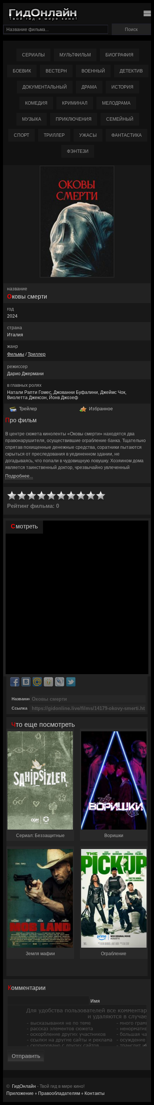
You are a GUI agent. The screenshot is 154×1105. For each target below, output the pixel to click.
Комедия (36, 103)
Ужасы (88, 135)
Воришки (113, 835)
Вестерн (56, 71)
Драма (89, 87)
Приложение (20, 1093)
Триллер (54, 135)
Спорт (21, 135)
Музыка (31, 119)
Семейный (119, 119)
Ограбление (113, 953)
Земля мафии (40, 953)
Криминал (74, 103)
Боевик (22, 71)
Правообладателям (59, 1093)
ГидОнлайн (24, 1086)
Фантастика (126, 135)
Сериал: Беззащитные (40, 835)
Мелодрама (116, 103)
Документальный (44, 87)
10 (101, 496)
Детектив (131, 71)
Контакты (94, 1093)
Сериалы (33, 55)
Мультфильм (75, 55)
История (122, 87)
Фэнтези (78, 151)
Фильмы (15, 354)
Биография (119, 55)
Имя (95, 1000)
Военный (93, 71)
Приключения (74, 119)
